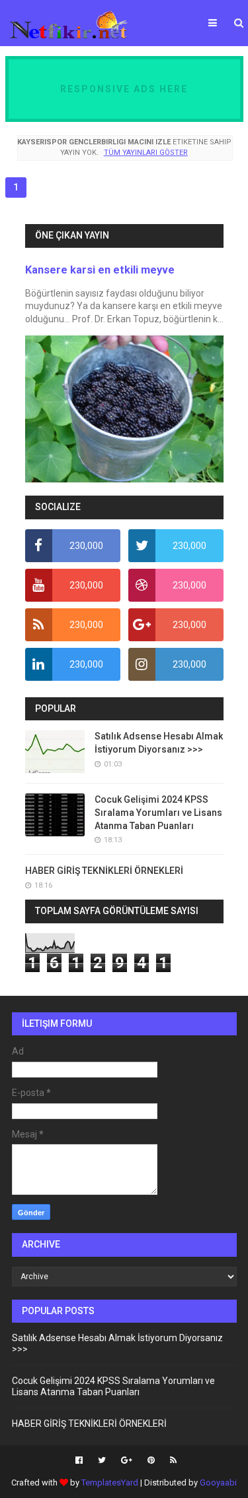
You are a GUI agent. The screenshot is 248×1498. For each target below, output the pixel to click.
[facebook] (79, 1460)
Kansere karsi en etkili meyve (100, 270)
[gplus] (127, 1460)
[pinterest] (151, 1460)
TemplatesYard (109, 1482)
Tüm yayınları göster (145, 152)
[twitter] (102, 1460)
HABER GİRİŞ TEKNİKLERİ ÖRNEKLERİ (104, 870)
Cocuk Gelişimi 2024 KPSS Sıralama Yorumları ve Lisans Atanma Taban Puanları (158, 812)
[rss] (172, 1460)
